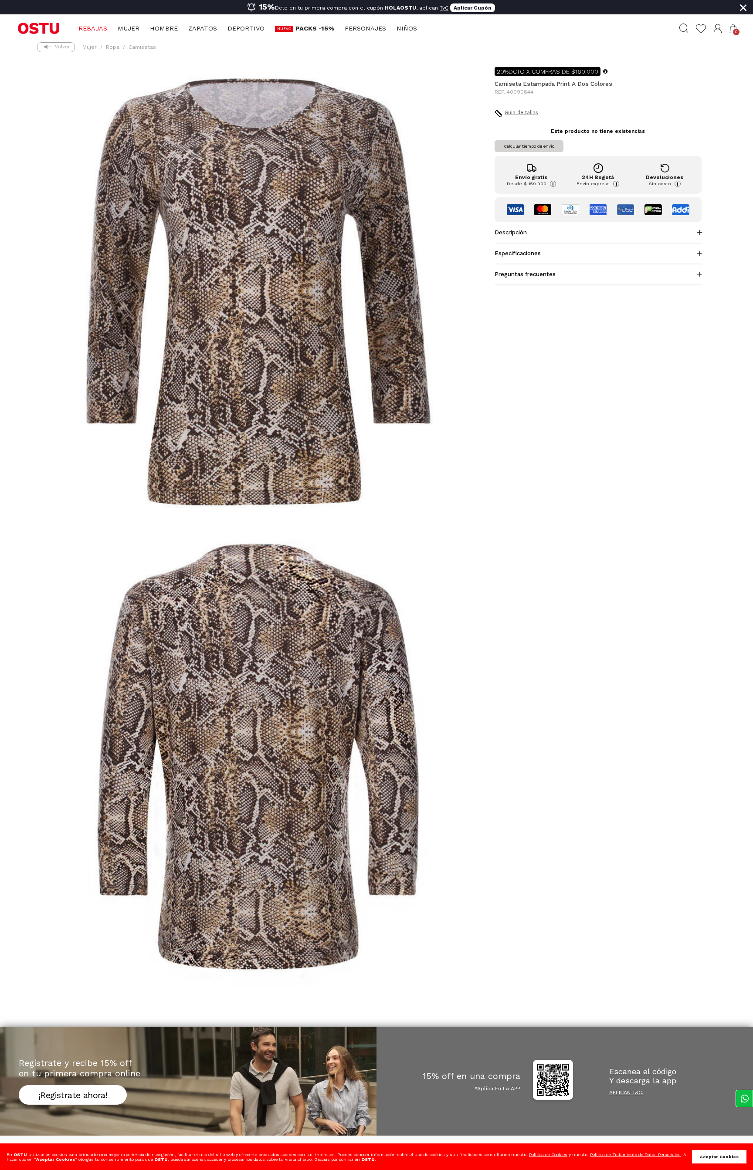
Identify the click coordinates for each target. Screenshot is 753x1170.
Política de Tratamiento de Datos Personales (635, 1154)
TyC (444, 8)
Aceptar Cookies (719, 1156)
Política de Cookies (548, 1154)
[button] (718, 28)
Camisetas (142, 47)
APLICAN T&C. (626, 1092)
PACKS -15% (314, 28)
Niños (407, 28)
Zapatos (202, 28)
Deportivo (246, 28)
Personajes (365, 28)
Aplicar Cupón (473, 8)
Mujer (128, 28)
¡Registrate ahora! (72, 1095)
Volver (62, 47)
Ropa (112, 47)
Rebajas (92, 28)
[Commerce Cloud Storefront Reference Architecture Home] (38, 28)
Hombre (164, 28)
